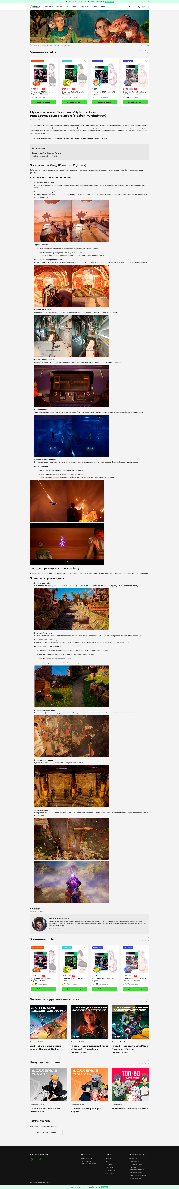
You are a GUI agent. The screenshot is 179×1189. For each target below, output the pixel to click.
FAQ (66, 6)
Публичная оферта (135, 1172)
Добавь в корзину (44, 102)
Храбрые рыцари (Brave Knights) (45, 156)
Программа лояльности (137, 1175)
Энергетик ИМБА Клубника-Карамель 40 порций (42, 93)
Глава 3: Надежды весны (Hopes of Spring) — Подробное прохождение (89, 1049)
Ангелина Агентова (63, 45)
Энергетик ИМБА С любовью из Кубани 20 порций (134, 93)
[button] (141, 52)
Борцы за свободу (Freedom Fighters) (47, 153)
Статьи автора (54, 928)
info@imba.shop (86, 1158)
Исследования (110, 1170)
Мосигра (59, 6)
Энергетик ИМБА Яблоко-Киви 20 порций (74, 93)
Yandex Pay (133, 1158)
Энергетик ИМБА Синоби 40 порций (103, 93)
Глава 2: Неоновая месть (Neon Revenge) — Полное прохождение (130, 1049)
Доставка (95, 6)
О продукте (84, 6)
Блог (103, 6)
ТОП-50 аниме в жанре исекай (130, 1108)
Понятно (104, 1187)
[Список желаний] (143, 7)
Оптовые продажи (135, 1164)
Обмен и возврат (135, 1178)
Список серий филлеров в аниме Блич (45, 1110)
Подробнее (109, 1)
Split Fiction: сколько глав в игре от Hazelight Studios (45, 1047)
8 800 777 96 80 (86, 1161)
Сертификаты (134, 1161)
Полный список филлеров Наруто (86, 1110)
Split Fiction (41, 120)
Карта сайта (109, 1173)
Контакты (74, 6)
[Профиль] (139, 7)
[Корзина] (148, 7)
